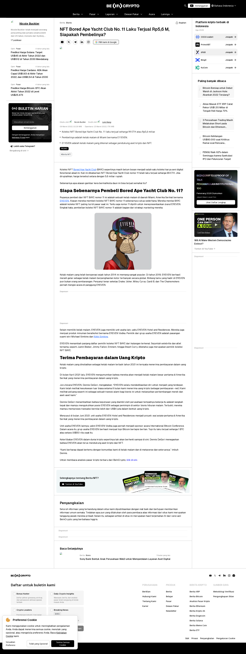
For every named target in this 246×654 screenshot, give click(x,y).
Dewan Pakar (172, 606)
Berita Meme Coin (198, 625)
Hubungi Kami (149, 596)
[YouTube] (62, 42)
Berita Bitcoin (196, 596)
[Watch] (215, 225)
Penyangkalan (207, 638)
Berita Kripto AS (197, 611)
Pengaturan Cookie (225, 638)
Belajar (169, 596)
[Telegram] (75, 42)
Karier (145, 606)
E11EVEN (64, 200)
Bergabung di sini (18, 150)
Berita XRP (195, 591)
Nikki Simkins (101, 336)
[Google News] (233, 575)
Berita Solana (196, 620)
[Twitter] (68, 42)
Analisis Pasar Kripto (200, 601)
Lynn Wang (106, 122)
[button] (28, 598)
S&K (187, 638)
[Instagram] (88, 42)
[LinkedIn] (81, 42)
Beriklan (146, 591)
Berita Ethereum (197, 606)
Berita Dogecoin (197, 615)
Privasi (194, 638)
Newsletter (171, 611)
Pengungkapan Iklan (223, 596)
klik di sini (132, 459)
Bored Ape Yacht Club (84, 169)
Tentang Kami (149, 601)
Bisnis (69, 22)
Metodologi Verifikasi (223, 591)
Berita (62, 22)
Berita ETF (194, 630)
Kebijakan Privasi (18, 137)
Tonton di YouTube (203, 248)
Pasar (169, 601)
